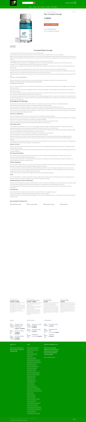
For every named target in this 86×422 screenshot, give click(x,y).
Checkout (42, 7)
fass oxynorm (37, 360)
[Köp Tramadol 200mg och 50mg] (34, 251)
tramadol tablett (30, 409)
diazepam (29, 350)
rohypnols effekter (30, 403)
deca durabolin (30, 347)
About (34, 7)
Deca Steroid (36, 347)
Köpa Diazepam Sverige (31, 364)
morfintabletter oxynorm (31, 380)
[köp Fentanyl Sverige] (68, 251)
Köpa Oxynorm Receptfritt (32, 368)
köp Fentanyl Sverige (64, 300)
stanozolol (35, 405)
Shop (30, 7)
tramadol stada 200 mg (31, 407)
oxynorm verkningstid (31, 397)
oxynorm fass (29, 388)
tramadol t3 (39, 407)
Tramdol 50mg (30, 413)
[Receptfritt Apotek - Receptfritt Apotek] (15, 3)
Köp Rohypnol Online (31, 378)
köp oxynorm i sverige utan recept (33, 372)
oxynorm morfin (30, 393)
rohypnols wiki (29, 405)
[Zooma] (11, 41)
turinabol (57, 31)
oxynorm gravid (30, 390)
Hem (45, 12)
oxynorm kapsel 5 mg (37, 390)
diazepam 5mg (30, 352)
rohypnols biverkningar (31, 401)
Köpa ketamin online (47, 300)
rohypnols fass (37, 403)
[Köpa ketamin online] (51, 251)
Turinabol (32, 62)
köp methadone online (14, 300)
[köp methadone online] (17, 251)
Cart (38, 7)
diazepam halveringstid (31, 358)
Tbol (55, 31)
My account (54, 7)
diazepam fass (29, 356)
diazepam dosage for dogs (32, 354)
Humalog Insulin (30, 362)
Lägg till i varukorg (51, 24)
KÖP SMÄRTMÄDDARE (51, 12)
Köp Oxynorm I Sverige (31, 370)
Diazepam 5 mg (34, 350)
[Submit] (34, 3)
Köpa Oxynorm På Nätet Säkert (32, 366)
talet (15, 62)
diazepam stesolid (30, 360)
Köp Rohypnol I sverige (31, 376)
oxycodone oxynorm (31, 384)
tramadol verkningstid (31, 411)
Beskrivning (13, 46)
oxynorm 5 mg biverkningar (32, 386)
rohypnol (37, 399)
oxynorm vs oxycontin (31, 399)
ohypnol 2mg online (30, 382)
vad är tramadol (36, 413)
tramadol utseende (37, 409)
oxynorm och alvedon (31, 395)
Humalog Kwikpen (37, 362)
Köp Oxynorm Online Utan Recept (33, 374)
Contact (48, 7)
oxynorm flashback (36, 388)
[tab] (13, 47)
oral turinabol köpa (50, 31)
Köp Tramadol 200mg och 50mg (33, 300)
